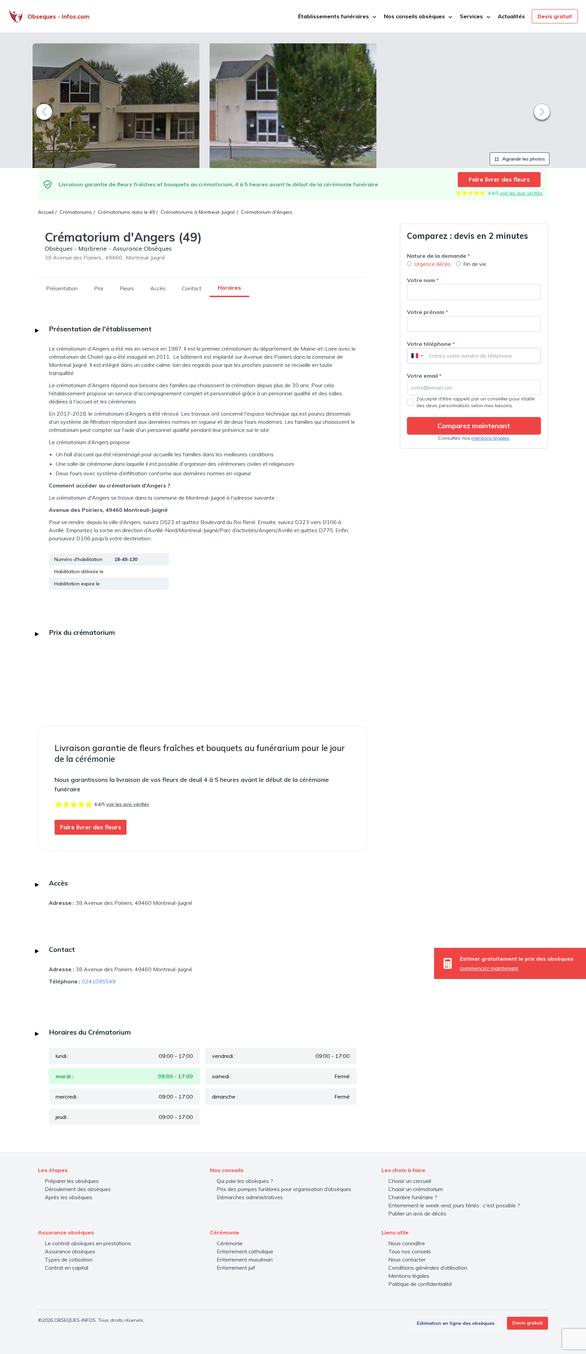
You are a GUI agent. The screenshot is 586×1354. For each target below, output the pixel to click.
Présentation (62, 288)
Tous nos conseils (409, 1251)
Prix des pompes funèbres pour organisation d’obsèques (284, 1189)
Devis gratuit (555, 16)
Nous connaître (406, 1243)
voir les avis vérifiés (521, 193)
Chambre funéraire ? (412, 1197)
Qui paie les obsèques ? (245, 1181)
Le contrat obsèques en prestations (88, 1243)
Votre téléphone (431, 343)
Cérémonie (230, 1243)
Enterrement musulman (245, 1259)
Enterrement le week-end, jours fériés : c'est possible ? (454, 1205)
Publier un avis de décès (417, 1213)
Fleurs (127, 288)
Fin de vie (474, 264)
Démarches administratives (250, 1197)
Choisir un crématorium (415, 1189)
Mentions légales (408, 1275)
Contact (191, 288)
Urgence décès (432, 264)
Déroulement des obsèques (78, 1189)
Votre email (424, 375)
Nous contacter (407, 1259)
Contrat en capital (66, 1267)
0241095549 (99, 981)
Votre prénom (427, 312)
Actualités (511, 16)
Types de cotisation (69, 1259)
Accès (157, 288)
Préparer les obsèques (72, 1181)
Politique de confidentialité (420, 1283)
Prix (98, 288)
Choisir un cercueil (409, 1181)
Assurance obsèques (70, 1251)
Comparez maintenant (473, 425)
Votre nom (423, 280)
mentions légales (490, 438)
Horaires (229, 287)
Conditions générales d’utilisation (427, 1267)
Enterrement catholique (245, 1251)
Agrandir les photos (523, 159)
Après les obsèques (68, 1197)
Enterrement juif (236, 1267)
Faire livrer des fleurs (499, 179)
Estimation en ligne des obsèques (455, 1323)
